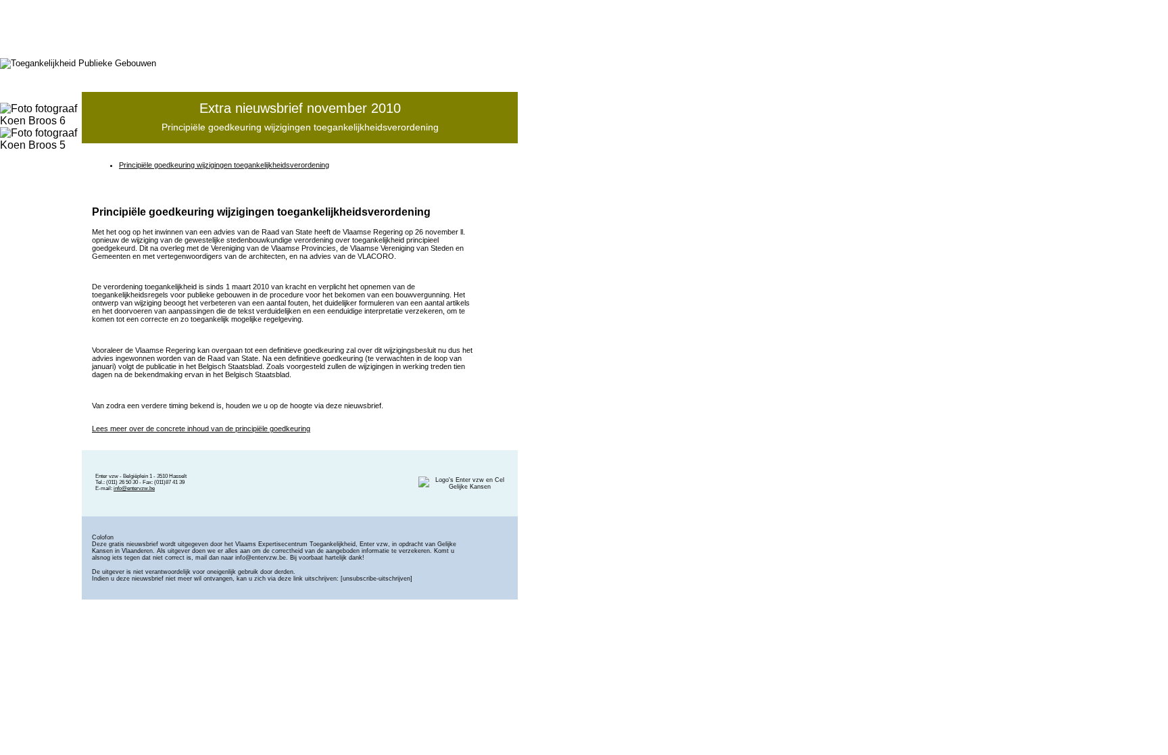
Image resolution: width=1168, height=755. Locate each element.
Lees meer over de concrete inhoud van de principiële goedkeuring (201, 428)
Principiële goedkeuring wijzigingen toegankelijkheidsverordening (224, 165)
